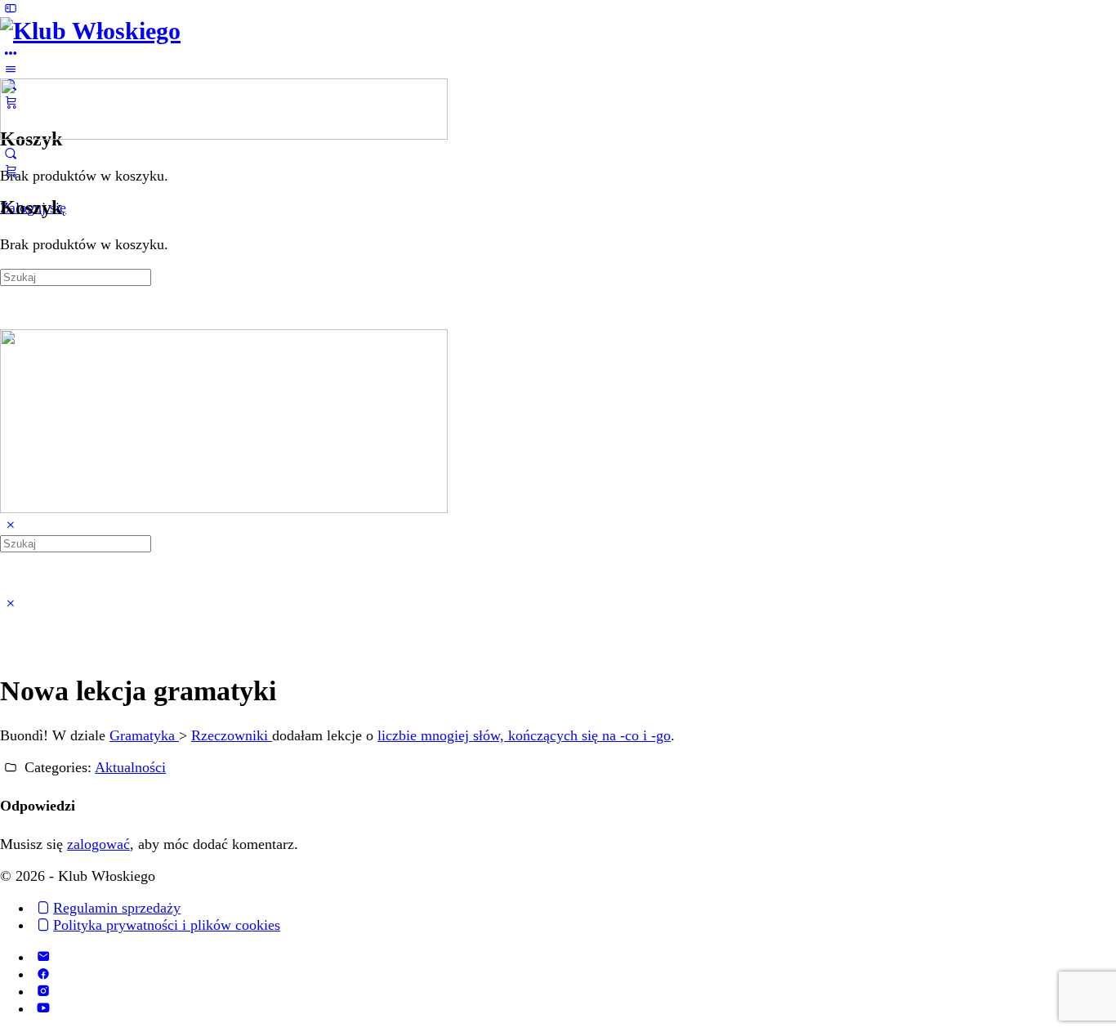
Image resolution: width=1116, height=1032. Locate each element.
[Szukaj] (10, 153)
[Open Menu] (10, 69)
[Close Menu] (10, 525)
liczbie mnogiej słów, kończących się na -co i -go (524, 735)
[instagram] (43, 991)
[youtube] (43, 1008)
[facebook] (43, 974)
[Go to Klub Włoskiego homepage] (90, 30)
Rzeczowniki (231, 735)
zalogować (98, 844)
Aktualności (130, 767)
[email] (43, 956)
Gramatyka (144, 735)
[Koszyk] (10, 171)
